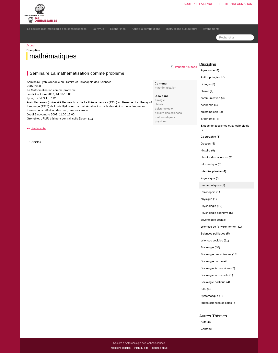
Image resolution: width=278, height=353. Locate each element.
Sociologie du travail (214, 261)
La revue (98, 28)
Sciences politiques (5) (215, 233)
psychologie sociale (213, 219)
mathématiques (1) (213, 185)
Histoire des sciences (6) (216, 157)
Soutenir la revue (198, 3)
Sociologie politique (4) (215, 282)
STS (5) (206, 289)
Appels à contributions (146, 28)
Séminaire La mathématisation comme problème (77, 73)
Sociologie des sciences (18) (219, 254)
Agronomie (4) (210, 70)
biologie (160, 100)
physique (160, 121)
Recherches (118, 28)
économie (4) (209, 104)
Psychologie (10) (211, 205)
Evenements (211, 28)
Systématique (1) (212, 295)
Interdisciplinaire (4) (213, 171)
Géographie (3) (210, 136)
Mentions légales (121, 347)
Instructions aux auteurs (181, 28)
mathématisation (165, 87)
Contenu (206, 328)
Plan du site (141, 347)
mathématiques (53, 56)
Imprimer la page (186, 66)
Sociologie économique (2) (218, 268)
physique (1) (209, 199)
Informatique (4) (211, 164)
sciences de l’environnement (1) (221, 226)
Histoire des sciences (168, 112)
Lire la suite (38, 128)
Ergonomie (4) (210, 118)
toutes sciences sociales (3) (218, 302)
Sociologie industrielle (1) (217, 275)
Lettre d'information (235, 3)
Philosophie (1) (210, 192)
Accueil (30, 45)
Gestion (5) (208, 143)
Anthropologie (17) (213, 77)
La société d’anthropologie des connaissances (56, 28)
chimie (159, 104)
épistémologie (164, 108)
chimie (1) (207, 91)
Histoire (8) (208, 150)
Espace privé (159, 347)
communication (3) (213, 98)
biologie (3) (208, 84)
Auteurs (206, 321)
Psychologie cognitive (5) (217, 212)
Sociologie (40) (210, 247)
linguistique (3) (210, 178)
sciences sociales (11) (215, 240)
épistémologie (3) (212, 111)
